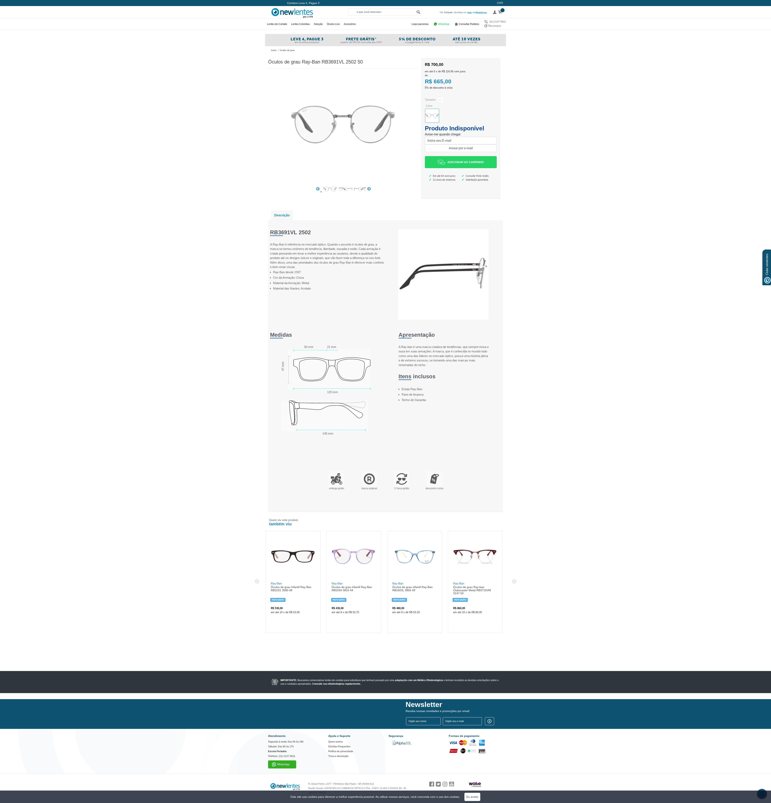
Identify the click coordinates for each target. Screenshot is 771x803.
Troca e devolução (338, 756)
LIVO (500, 2)
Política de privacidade (340, 751)
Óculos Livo (333, 24)
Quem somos (335, 741)
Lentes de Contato (277, 24)
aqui (469, 12)
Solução (318, 24)
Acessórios (350, 24)
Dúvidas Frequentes (339, 746)
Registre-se (481, 12)
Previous (318, 189)
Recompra (494, 25)
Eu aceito (472, 796)
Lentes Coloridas (300, 24)
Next (369, 189)
